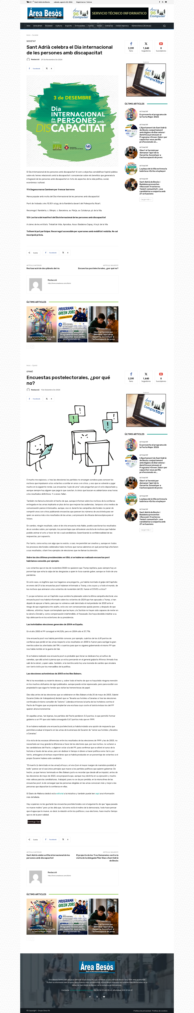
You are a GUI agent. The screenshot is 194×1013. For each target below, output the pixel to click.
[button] (164, 26)
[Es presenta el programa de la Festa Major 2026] (42, 324)
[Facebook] (159, 2)
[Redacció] (29, 59)
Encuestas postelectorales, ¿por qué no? (98, 268)
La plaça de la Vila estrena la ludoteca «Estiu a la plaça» (153, 170)
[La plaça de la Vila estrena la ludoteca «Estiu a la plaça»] (131, 168)
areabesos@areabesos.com (81, 990)
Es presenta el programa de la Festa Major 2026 (41, 338)
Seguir (146, 42)
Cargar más (145, 199)
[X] (162, 2)
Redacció (35, 59)
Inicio (28, 35)
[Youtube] (165, 2)
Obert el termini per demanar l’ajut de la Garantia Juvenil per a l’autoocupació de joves (103, 335)
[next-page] (32, 346)
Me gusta (131, 42)
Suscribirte (161, 42)
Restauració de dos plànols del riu (43, 268)
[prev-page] (28, 346)
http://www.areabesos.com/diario (59, 283)
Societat (35, 35)
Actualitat (41, 333)
